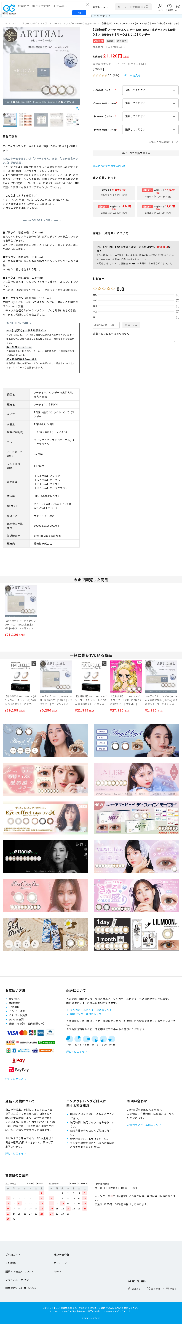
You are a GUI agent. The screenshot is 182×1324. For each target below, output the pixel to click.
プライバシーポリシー (18, 1280)
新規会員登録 (61, 1254)
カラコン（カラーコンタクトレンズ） (30, 23)
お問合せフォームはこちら (142, 1124)
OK (79, 13)
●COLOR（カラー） (105, 116)
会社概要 (10, 1263)
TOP (5, 23)
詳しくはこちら (14, 1079)
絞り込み (132, 325)
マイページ (60, 1263)
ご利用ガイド (13, 1254)
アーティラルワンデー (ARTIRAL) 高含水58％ (74, 23)
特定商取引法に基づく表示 (21, 1288)
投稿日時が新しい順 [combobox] (104, 325)
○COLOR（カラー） (105, 90)
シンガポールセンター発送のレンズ (91, 1010)
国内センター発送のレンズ (85, 1014)
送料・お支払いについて (19, 1271)
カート (57, 1271)
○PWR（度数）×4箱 (105, 103)
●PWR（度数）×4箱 (105, 129)
